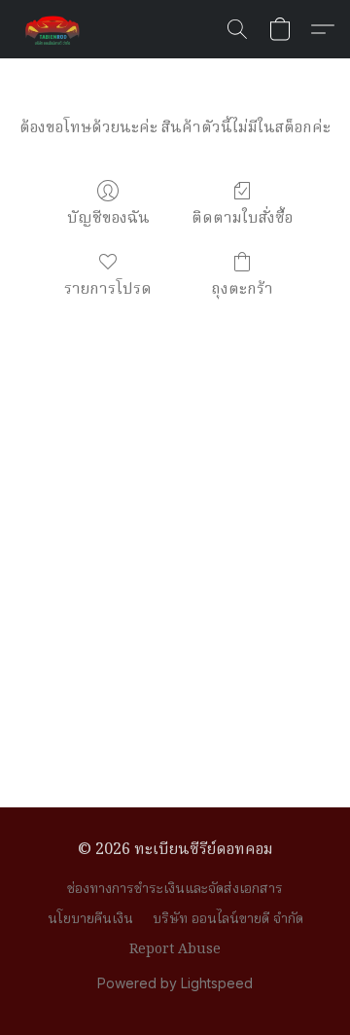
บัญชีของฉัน (108, 218)
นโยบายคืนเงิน (90, 919)
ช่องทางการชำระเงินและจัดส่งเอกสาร (175, 889)
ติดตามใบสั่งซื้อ (242, 218)
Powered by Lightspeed (175, 983)
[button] (54, 29)
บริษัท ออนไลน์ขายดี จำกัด (228, 919)
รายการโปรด (108, 289)
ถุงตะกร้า (242, 289)
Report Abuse (175, 949)
